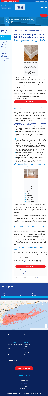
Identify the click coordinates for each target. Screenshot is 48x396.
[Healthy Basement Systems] (6, 6)
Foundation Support (12, 339)
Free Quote (43, 15)
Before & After (4, 62)
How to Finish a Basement (4, 50)
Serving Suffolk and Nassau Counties (40, 1)
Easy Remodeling (22, 271)
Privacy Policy (26, 393)
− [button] (46, 327)
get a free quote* (24, 368)
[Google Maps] (16, 360)
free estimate (40, 277)
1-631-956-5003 (24, 383)
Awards (10, 352)
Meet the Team (11, 356)
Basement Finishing (4, 31)
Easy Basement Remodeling (4, 47)
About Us (10, 15)
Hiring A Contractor (5, 53)
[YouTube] (14, 360)
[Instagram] (13, 360)
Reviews (25, 350)
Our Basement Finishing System (5, 37)
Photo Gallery (4, 60)
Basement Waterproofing (13, 334)
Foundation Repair (12, 336)
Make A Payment (35, 15)
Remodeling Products (23, 273)
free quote (26, 261)
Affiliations (10, 350)
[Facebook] (9, 360)
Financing (10, 354)
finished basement (34, 255)
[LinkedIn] (11, 360)
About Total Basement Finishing (5, 56)
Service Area (25, 15)
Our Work (17, 15)
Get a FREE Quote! (30, 102)
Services (4, 15)
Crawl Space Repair (28, 334)
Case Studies (26, 346)
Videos (25, 354)
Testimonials (26, 352)
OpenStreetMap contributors (43, 328)
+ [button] (46, 325)
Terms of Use (33, 393)
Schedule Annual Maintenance (10, 1)
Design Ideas (4, 44)
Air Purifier (26, 339)
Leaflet (31, 328)
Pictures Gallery (5, 58)
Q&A (9, 348)
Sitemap (39, 393)
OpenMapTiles (36, 328)
